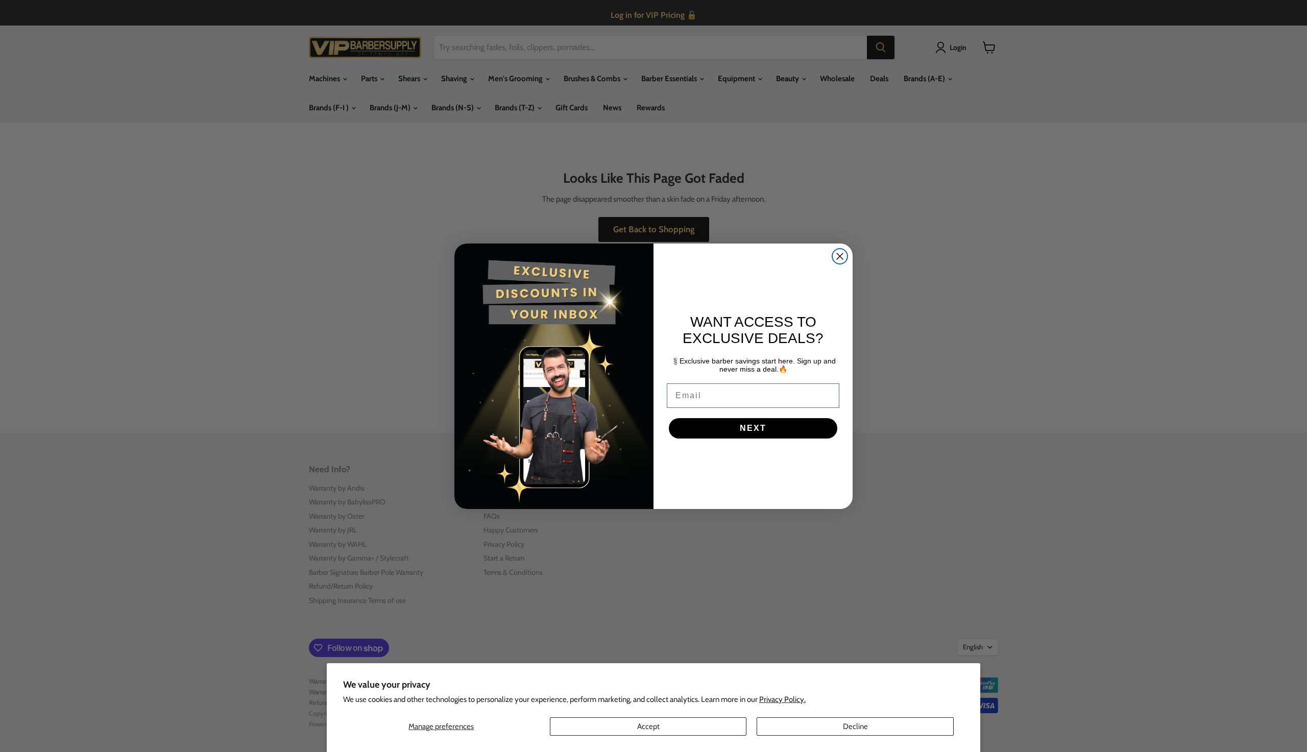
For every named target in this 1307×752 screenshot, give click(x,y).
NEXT (753, 428)
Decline (855, 726)
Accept (648, 726)
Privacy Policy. (782, 699)
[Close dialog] (840, 256)
